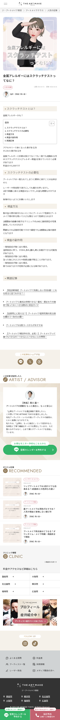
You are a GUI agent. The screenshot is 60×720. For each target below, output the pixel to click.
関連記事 (10, 140)
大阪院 (9, 700)
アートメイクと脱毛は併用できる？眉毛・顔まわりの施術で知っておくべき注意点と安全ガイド (29, 303)
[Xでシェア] (30, 362)
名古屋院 (46, 696)
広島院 (45, 700)
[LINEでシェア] (21, 362)
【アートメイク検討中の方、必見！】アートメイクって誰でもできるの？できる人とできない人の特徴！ (29, 335)
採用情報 (40, 664)
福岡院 (27, 700)
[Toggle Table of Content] (50, 123)
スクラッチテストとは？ (17, 127)
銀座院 (9, 696)
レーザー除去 (15, 670)
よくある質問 (15, 657)
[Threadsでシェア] (39, 362)
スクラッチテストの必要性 (18, 131)
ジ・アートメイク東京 (12, 10)
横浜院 (27, 696)
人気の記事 (52, 10)
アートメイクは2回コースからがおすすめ (24, 325)
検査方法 (10, 134)
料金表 (39, 657)
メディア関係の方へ (45, 670)
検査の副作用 (12, 137)
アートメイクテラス (35, 10)
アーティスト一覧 (17, 664)
